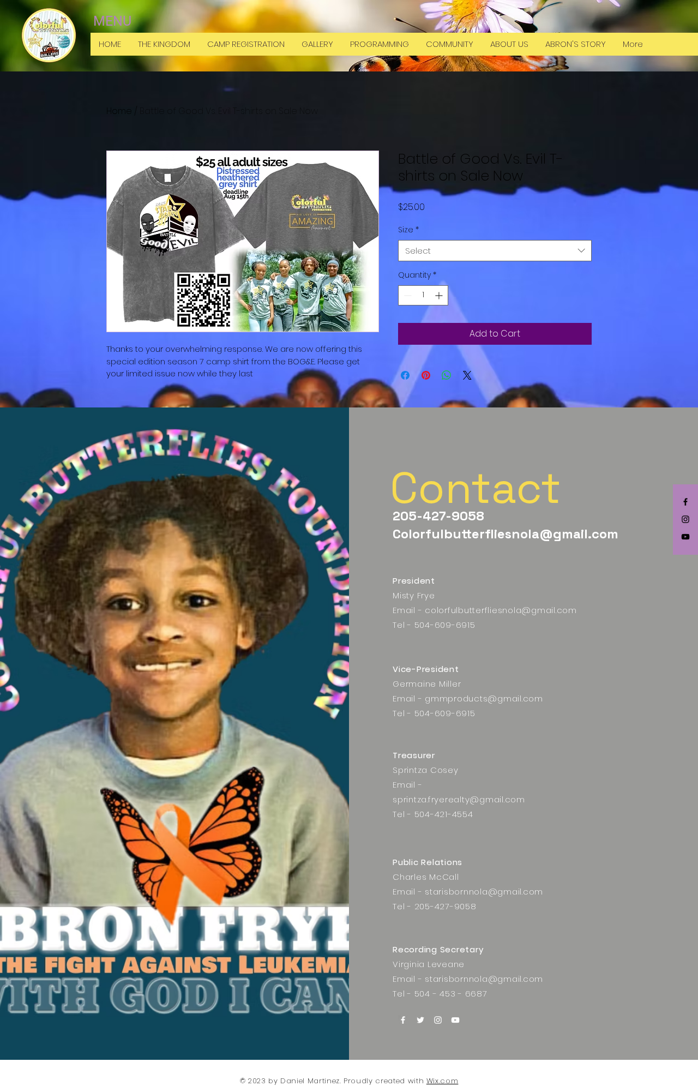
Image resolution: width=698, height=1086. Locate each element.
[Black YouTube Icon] (685, 537)
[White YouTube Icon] (455, 1020)
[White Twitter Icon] (420, 1020)
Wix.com (442, 1081)
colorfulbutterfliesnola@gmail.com (501, 610)
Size (408, 230)
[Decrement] (406, 295)
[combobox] (495, 250)
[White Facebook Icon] (403, 1020)
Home (119, 111)
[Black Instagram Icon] (685, 519)
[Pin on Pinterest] (425, 375)
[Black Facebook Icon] (685, 502)
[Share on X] (467, 375)
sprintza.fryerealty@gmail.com (459, 799)
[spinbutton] (423, 295)
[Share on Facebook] (405, 375)
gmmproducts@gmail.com (484, 698)
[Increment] (440, 295)
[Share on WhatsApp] (446, 375)
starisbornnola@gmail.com (484, 891)
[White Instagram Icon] (438, 1020)
